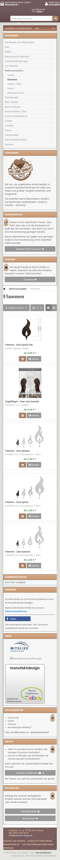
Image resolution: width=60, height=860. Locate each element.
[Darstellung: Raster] (48, 307)
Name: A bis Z (16, 307)
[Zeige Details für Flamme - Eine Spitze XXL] (30, 329)
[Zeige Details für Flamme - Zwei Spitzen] (30, 536)
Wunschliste (10, 318)
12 (37, 307)
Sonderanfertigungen (16, 61)
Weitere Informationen (29, 249)
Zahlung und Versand (14, 841)
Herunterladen (29, 811)
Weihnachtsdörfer (15, 92)
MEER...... (10, 51)
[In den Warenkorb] (22, 359)
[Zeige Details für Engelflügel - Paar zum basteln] (30, 383)
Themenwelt (11, 97)
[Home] (4, 288)
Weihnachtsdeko (14, 70)
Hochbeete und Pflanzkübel (18, 28)
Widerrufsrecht (11, 844)
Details (35, 358)
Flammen (12, 79)
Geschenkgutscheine (16, 139)
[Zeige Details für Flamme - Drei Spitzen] (30, 435)
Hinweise (29, 279)
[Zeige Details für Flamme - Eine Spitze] (30, 487)
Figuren (11, 75)
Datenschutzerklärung (15, 611)
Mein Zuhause (12, 106)
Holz (37, 28)
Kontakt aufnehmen (27, 772)
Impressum (8, 848)
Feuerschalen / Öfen (16, 111)
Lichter (8, 120)
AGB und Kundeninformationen (37, 844)
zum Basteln (11, 65)
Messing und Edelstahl (17, 56)
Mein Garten (11, 102)
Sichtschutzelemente (16, 116)
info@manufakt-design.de (20, 835)
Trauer (8, 130)
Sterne (10, 88)
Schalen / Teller (14, 83)
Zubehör (9, 144)
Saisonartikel (12, 134)
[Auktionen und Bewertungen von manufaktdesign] (25, 683)
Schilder (9, 125)
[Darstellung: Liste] (54, 307)
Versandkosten (43, 852)
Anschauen (29, 818)
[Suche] (55, 18)
